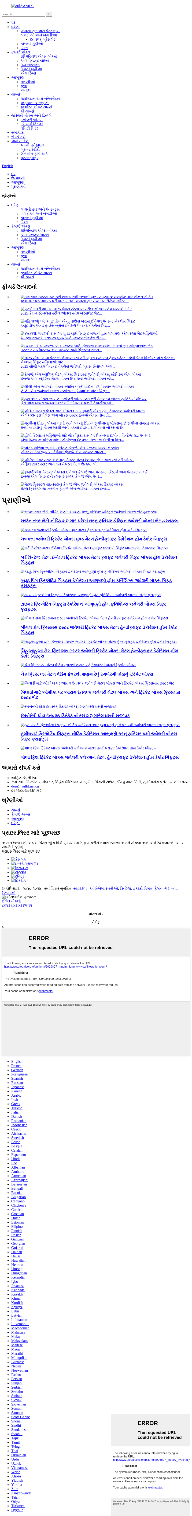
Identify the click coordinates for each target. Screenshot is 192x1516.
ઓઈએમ (97, 888)
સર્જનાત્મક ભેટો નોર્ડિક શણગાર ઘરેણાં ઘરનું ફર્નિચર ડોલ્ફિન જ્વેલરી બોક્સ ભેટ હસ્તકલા (100, 520)
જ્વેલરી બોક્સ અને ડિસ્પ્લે (31, 116)
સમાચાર (17, 132)
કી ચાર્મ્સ (27, 111)
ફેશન (158, 888)
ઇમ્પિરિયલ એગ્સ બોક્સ (39, 56)
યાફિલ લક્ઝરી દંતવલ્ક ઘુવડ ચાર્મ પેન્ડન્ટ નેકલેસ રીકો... (63, 338)
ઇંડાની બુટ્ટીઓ (31, 69)
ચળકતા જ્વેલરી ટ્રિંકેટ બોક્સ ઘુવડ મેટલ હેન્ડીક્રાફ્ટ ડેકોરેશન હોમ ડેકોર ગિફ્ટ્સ (94, 538)
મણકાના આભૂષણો (35, 103)
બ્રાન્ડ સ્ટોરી (30, 149)
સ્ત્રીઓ (112, 888)
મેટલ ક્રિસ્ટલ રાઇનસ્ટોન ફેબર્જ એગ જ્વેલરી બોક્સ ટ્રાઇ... (65, 489)
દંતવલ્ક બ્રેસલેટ (42, 39)
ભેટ (167, 888)
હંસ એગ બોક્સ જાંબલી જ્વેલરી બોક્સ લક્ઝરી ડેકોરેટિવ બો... (67, 403)
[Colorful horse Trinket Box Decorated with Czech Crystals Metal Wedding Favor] (78, 665)
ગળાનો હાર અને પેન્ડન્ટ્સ (40, 31)
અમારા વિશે (20, 141)
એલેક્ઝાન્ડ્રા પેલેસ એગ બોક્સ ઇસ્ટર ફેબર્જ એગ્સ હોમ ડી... (66, 415)
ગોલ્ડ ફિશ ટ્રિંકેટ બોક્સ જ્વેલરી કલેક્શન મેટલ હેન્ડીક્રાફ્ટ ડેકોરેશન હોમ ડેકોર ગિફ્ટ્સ (100, 757)
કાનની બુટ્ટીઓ (32, 44)
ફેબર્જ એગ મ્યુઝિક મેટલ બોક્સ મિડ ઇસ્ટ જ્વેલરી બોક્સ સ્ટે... (67, 379)
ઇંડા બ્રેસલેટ (30, 65)
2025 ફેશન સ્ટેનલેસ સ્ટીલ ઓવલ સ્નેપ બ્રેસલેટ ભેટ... (61, 313)
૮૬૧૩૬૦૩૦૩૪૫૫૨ (17, 905)
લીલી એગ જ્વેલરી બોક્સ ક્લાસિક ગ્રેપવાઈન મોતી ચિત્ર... (65, 391)
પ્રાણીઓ (28, 82)
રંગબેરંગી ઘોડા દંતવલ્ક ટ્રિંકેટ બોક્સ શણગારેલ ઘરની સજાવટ (75, 715)
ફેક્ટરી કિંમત (142, 888)
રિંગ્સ (24, 48)
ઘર (13, 22)
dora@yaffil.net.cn (25, 786)
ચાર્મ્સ (15, 94)
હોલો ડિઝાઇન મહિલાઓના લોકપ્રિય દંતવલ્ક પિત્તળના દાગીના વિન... (72, 440)
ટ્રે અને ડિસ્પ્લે (32, 124)
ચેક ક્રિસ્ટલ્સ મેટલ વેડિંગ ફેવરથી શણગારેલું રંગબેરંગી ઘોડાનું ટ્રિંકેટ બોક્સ (87, 674)
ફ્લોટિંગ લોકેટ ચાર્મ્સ (36, 107)
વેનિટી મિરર (29, 128)
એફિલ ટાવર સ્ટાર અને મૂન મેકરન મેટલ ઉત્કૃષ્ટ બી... (60, 464)
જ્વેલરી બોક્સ (32, 120)
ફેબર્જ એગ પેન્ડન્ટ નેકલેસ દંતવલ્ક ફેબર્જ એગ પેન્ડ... (61, 476)
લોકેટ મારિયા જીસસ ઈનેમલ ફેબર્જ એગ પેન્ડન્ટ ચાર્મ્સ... (63, 452)
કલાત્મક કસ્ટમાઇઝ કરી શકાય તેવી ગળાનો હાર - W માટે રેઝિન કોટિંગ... (75, 301)
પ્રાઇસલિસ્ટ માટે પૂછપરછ (21, 851)
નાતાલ (26, 90)
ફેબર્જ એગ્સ (20, 52)
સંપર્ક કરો (18, 137)
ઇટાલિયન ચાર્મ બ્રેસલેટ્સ (40, 99)
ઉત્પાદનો (18, 178)
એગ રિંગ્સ (28, 73)
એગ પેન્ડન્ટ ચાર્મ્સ (35, 61)
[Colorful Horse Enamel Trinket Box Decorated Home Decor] (68, 707)
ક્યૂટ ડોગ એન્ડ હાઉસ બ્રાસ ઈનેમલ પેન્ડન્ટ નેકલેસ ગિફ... (65, 325)
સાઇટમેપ (80, 888)
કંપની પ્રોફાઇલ (32, 145)
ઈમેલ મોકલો (11, 901)
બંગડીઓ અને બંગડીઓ (39, 35)
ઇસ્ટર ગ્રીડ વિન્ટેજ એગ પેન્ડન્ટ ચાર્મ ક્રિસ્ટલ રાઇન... (61, 350)
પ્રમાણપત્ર (29, 158)
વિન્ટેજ (125, 888)
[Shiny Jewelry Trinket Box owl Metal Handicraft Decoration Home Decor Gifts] (84, 530)
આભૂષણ (17, 77)
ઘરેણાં (15, 27)
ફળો (24, 86)
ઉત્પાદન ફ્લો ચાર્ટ (34, 154)
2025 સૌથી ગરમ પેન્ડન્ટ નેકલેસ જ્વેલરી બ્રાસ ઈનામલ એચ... (68, 366)
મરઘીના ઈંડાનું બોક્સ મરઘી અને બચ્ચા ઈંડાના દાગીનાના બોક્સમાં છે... (73, 427)
